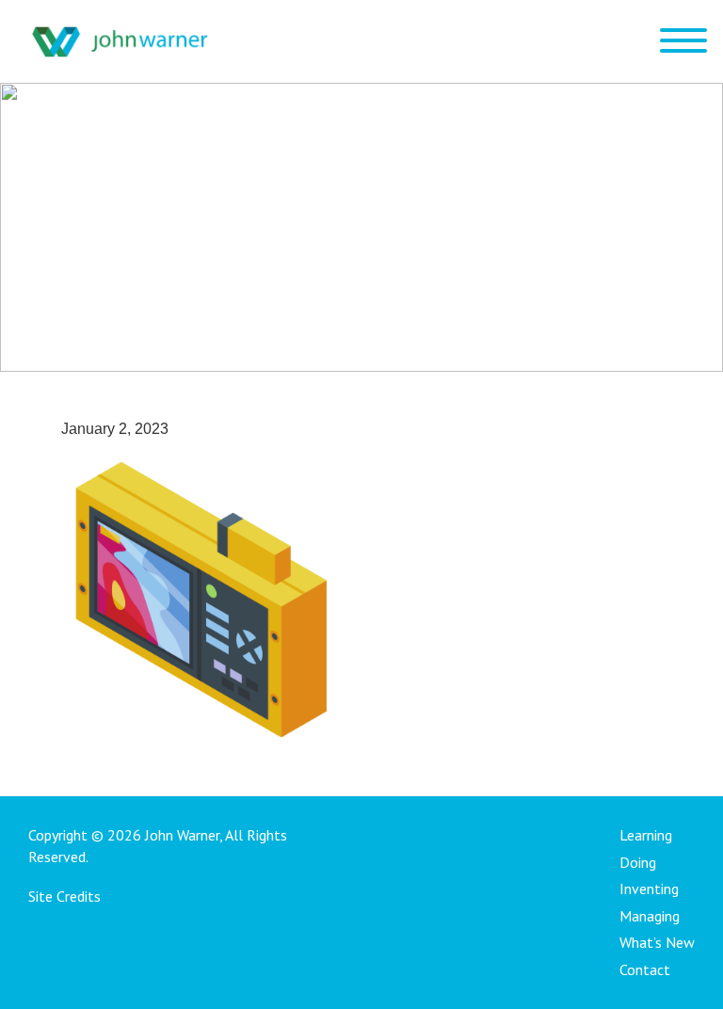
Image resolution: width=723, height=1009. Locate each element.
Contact (644, 969)
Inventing (649, 888)
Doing (637, 862)
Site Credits (64, 896)
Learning (645, 834)
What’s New (657, 942)
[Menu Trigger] (683, 40)
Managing (649, 915)
